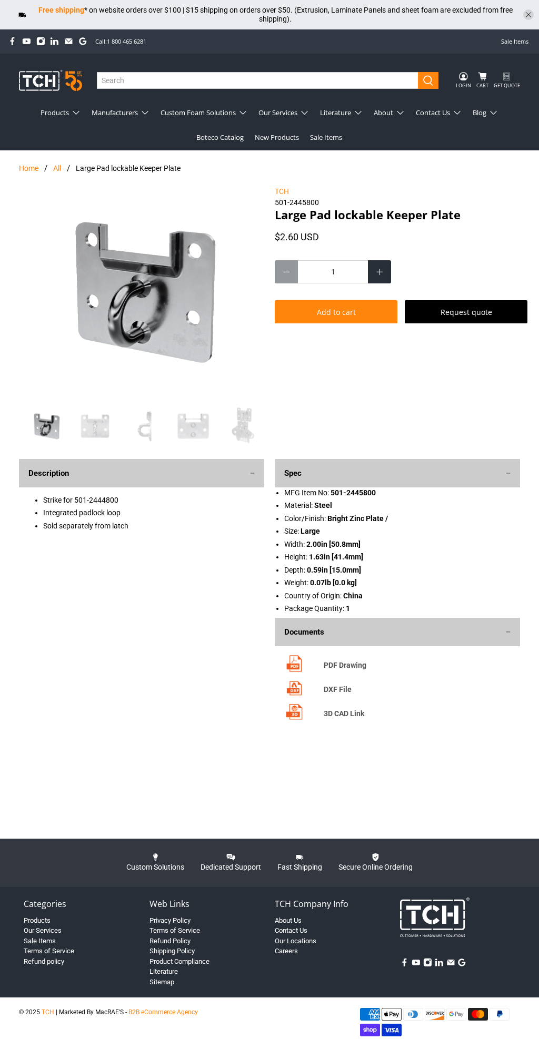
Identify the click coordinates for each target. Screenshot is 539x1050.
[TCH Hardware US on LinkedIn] (54, 41)
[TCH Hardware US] (50, 80)
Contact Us (433, 112)
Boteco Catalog (220, 137)
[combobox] (257, 80)
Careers (286, 951)
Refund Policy (170, 941)
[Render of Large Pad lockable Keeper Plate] (141, 291)
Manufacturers (115, 112)
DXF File (338, 689)
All (57, 168)
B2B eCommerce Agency (163, 1012)
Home (28, 168)
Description (48, 473)
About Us (288, 920)
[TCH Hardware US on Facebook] (12, 41)
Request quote (466, 312)
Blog (479, 112)
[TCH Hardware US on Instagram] (40, 41)
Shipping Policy (172, 951)
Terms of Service (49, 951)
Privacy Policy (170, 920)
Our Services (277, 112)
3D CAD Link (344, 713)
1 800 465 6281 (126, 41)
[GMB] (82, 41)
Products (55, 112)
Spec (293, 473)
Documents (304, 632)
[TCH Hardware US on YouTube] (26, 41)
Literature (335, 112)
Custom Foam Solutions (198, 112)
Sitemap (161, 982)
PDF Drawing (345, 665)
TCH (282, 191)
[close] (528, 14)
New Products (277, 137)
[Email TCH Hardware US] (68, 41)
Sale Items (514, 41)
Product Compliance (179, 961)
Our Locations (295, 941)
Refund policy (44, 961)
